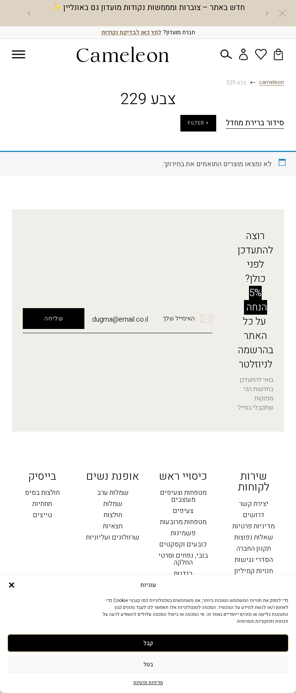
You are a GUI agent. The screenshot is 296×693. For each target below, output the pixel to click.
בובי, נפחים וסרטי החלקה (183, 559)
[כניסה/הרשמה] (243, 54)
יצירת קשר (254, 504)
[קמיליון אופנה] (123, 54)
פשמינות (183, 533)
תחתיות (42, 504)
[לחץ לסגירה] (282, 13)
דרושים (253, 515)
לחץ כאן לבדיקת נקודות (131, 32)
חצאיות (113, 526)
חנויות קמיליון (253, 571)
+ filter (198, 123)
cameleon (271, 82)
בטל (148, 664)
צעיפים (183, 511)
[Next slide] (29, 13)
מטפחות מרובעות (183, 522)
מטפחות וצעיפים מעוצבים (183, 496)
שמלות (113, 504)
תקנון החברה (253, 549)
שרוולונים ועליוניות (113, 537)
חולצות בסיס (42, 493)
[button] (11, 585)
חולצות (113, 515)
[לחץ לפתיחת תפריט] (18, 54)
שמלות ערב (113, 493)
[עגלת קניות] (278, 54)
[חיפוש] (226, 54)
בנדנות (183, 574)
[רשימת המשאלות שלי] (261, 54)
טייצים (42, 515)
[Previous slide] (267, 13)
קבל (148, 643)
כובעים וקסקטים (183, 544)
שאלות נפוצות (253, 537)
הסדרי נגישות (254, 560)
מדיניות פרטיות (148, 682)
